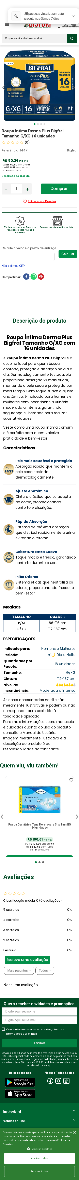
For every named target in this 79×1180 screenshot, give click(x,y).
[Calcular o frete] (68, 254)
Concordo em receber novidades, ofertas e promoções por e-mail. (35, 1032)
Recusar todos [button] (39, 1171)
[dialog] (39, 1154)
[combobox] (39, 38)
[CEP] (30, 253)
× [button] (74, 1132)
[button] (2, 817)
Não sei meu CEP (13, 266)
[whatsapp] (33, 277)
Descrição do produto (16, 175)
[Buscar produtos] (72, 38)
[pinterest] (41, 277)
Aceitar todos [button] (39, 1158)
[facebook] (26, 277)
